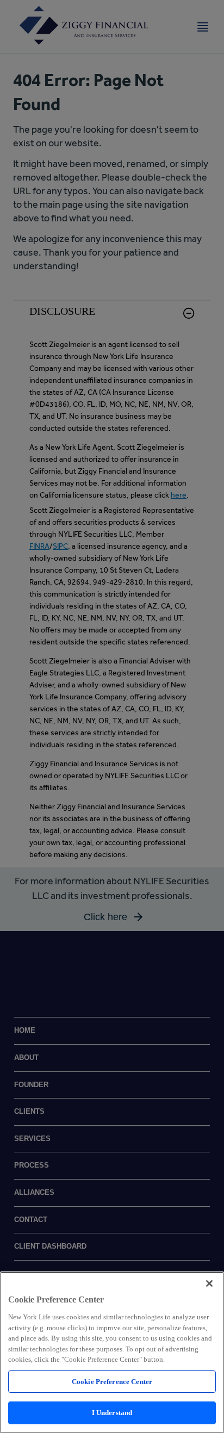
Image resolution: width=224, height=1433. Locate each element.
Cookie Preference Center (112, 1382)
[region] (112, 1352)
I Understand (112, 1413)
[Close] (209, 1283)
